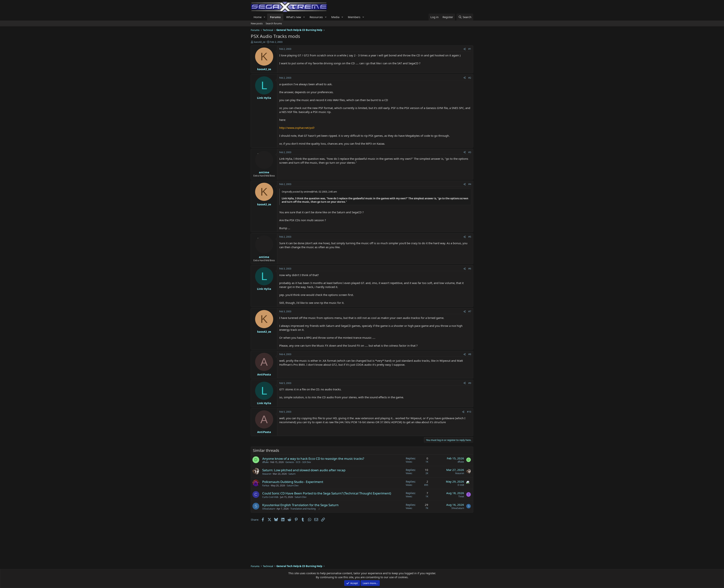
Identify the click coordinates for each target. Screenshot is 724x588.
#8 (469, 354)
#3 (469, 152)
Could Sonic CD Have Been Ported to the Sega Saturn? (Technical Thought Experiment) (326, 493)
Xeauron (266, 473)
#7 (469, 311)
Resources (316, 17)
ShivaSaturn (268, 508)
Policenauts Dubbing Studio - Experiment (292, 482)
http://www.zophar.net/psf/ (297, 128)
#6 (469, 268)
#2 (469, 77)
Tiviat (461, 496)
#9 (469, 383)
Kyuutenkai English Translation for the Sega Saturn (300, 505)
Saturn (291, 473)
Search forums (274, 23)
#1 (469, 49)
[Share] (464, 49)
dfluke (265, 462)
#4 (469, 184)
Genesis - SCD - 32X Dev (298, 462)
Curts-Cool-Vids (270, 497)
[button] (264, 17)
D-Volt (461, 485)
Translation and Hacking (303, 508)
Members (354, 17)
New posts (257, 23)
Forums (275, 17)
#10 (469, 411)
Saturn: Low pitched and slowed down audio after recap (303, 470)
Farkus (265, 485)
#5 (469, 236)
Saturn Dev (292, 485)
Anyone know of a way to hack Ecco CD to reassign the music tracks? (313, 458)
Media (335, 17)
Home (258, 17)
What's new (293, 17)
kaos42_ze (259, 42)
